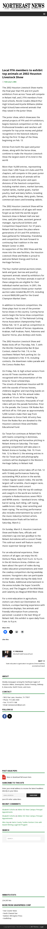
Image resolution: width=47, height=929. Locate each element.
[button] (43, 13)
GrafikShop (7, 918)
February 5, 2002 (10, 82)
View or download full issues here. (19, 777)
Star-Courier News (10, 911)
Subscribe (33, 795)
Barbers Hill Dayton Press (12, 916)
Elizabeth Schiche (8, 809)
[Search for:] (23, 839)
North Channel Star (10, 913)
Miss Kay (5, 822)
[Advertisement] (23, 42)
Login (41, 927)
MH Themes (34, 927)
